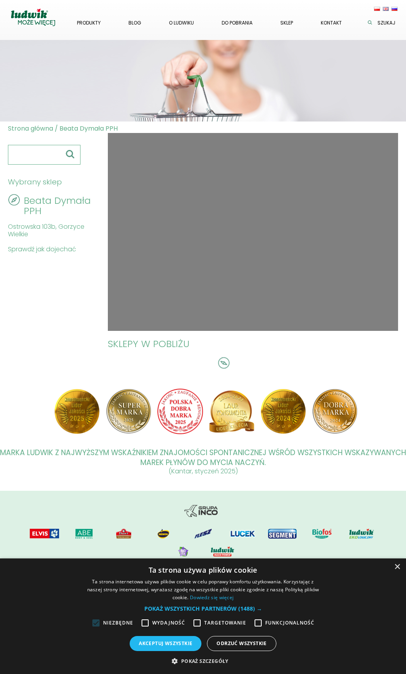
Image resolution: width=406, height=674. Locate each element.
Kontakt (331, 22)
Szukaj (386, 22)
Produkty (89, 22)
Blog (134, 22)
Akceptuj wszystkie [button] (165, 643)
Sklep (286, 22)
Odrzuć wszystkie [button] (241, 643)
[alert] (203, 616)
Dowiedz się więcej (212, 597)
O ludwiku (181, 22)
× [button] (397, 567)
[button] (203, 608)
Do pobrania (237, 22)
